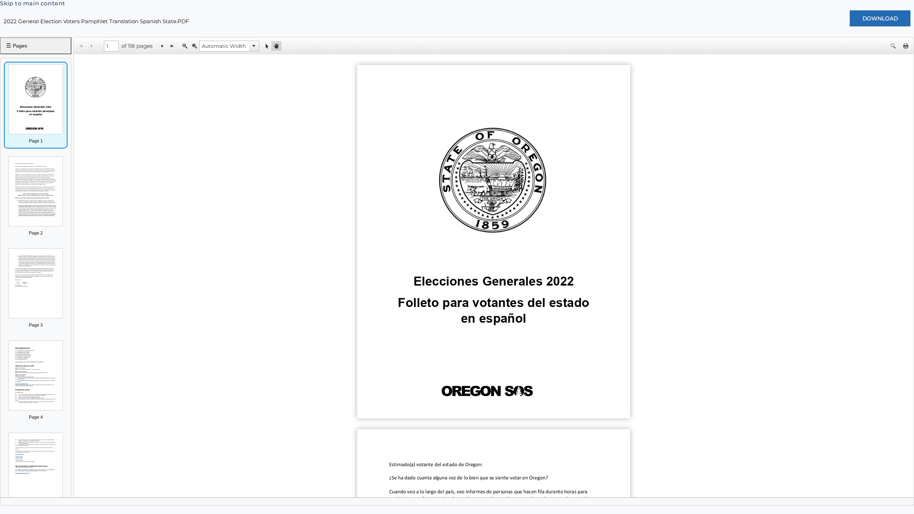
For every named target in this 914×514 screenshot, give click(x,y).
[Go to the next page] (162, 46)
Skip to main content (32, 3)
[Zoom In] (194, 46)
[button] (254, 46)
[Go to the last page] (172, 46)
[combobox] (224, 46)
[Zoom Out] (185, 46)
